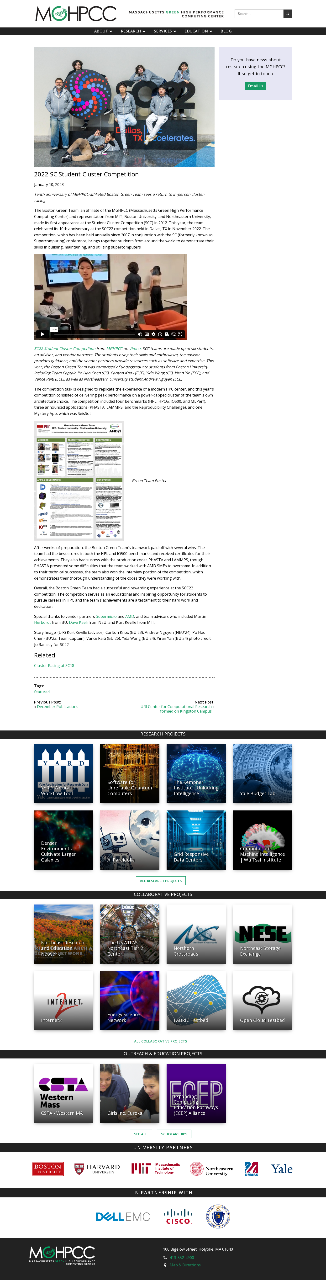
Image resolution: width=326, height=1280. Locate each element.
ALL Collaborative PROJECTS (160, 1041)
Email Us (255, 86)
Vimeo (135, 348)
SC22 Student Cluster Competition (64, 348)
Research (131, 31)
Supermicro (106, 616)
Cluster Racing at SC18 (54, 665)
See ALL (141, 1134)
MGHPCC (114, 348)
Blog (226, 31)
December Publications (57, 706)
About (101, 31)
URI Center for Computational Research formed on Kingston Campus (176, 709)
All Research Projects (161, 880)
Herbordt (42, 622)
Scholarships (174, 1134)
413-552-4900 (182, 1257)
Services (163, 31)
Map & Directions (185, 1265)
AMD (129, 616)
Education (196, 31)
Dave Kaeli (78, 622)
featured (42, 691)
